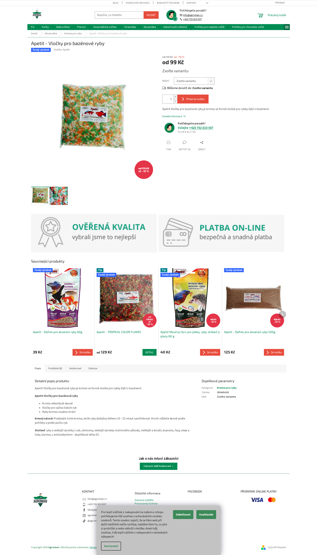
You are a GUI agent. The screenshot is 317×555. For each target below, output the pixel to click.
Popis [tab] (38, 368)
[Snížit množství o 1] (175, 101)
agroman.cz (94, 515)
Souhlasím (206, 515)
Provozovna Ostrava (146, 503)
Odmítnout (183, 515)
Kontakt (192, 3)
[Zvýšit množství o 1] (175, 97)
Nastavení (111, 546)
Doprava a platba (144, 500)
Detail (149, 352)
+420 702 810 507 (192, 19)
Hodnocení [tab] (75, 368)
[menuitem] (32, 27)
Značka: (62, 50)
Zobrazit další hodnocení (157, 466)
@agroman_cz (95, 521)
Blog (115, 3)
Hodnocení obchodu (138, 3)
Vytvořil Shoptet (277, 547)
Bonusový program (168, 3)
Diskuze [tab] (93, 368)
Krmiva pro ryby (227, 388)
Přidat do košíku (195, 99)
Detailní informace (172, 116)
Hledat (151, 15)
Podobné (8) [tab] (55, 368)
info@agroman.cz (193, 15)
